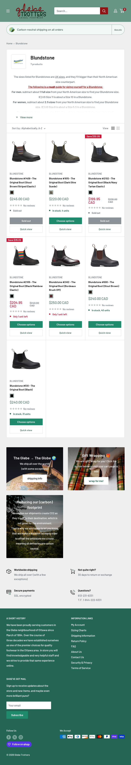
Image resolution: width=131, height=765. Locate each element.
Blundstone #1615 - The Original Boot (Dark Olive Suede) (62, 182)
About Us (76, 651)
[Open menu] (8, 11)
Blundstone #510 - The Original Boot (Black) (22, 387)
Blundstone (21, 43)
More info (118, 30)
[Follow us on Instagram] (21, 737)
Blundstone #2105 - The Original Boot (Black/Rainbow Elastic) (26, 285)
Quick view (26, 229)
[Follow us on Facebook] (8, 737)
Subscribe (17, 715)
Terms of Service (81, 667)
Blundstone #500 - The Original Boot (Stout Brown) (103, 283)
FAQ (73, 646)
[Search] (104, 10)
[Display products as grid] (113, 128)
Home (9, 43)
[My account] (115, 11)
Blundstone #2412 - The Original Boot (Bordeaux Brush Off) (62, 285)
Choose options (65, 220)
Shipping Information (83, 635)
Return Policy (78, 641)
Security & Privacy (81, 662)
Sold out (26, 220)
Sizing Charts (78, 630)
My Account (78, 624)
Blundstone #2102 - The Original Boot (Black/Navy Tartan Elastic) (102, 182)
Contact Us (77, 657)
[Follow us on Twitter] (14, 737)
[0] (122, 11)
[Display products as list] (118, 128)
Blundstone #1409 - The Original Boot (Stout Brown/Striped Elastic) (23, 182)
